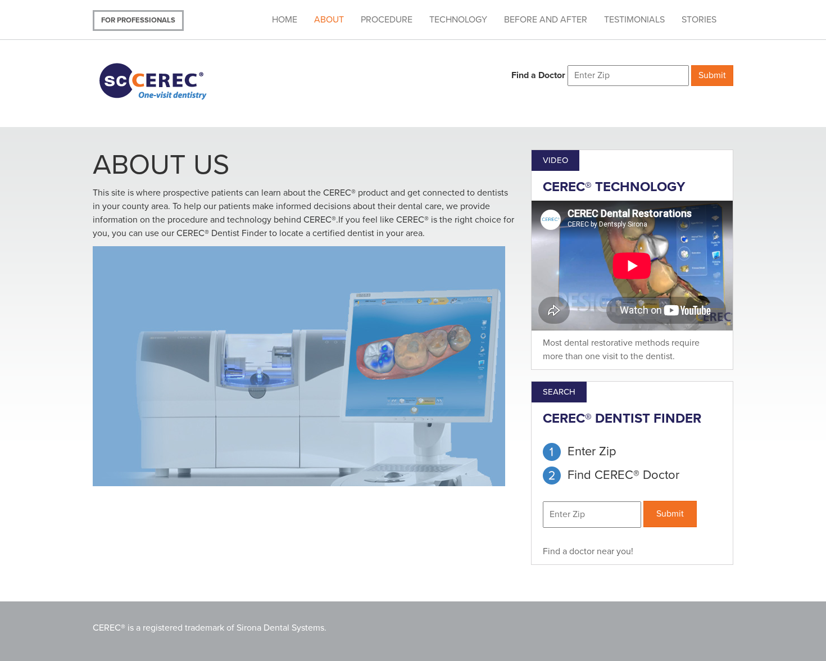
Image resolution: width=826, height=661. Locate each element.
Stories (699, 19)
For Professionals (138, 20)
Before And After (545, 19)
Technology (458, 19)
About (329, 19)
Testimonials (634, 19)
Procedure (386, 19)
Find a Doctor (538, 75)
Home (284, 19)
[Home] (167, 80)
